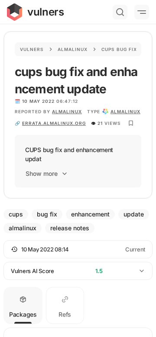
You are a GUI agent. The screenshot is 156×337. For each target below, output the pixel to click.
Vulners (32, 49)
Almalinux (73, 49)
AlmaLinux (67, 111)
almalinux (125, 111)
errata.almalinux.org (54, 123)
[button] (78, 249)
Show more (42, 173)
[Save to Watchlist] (131, 123)
